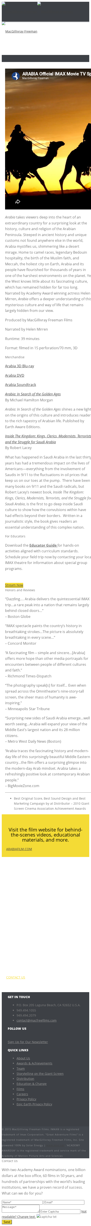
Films (20, 1089)
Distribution (25, 1079)
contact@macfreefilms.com (37, 1020)
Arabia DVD (14, 375)
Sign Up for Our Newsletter (28, 1042)
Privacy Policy (26, 1099)
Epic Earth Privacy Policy (34, 1104)
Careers (22, 1094)
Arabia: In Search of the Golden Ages (33, 394)
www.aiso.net (55, 1145)
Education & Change (32, 1084)
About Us (23, 1058)
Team (21, 1068)
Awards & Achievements (34, 1063)
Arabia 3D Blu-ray (19, 366)
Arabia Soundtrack (20, 384)
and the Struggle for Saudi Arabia (30, 442)
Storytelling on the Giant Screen (40, 1073)
